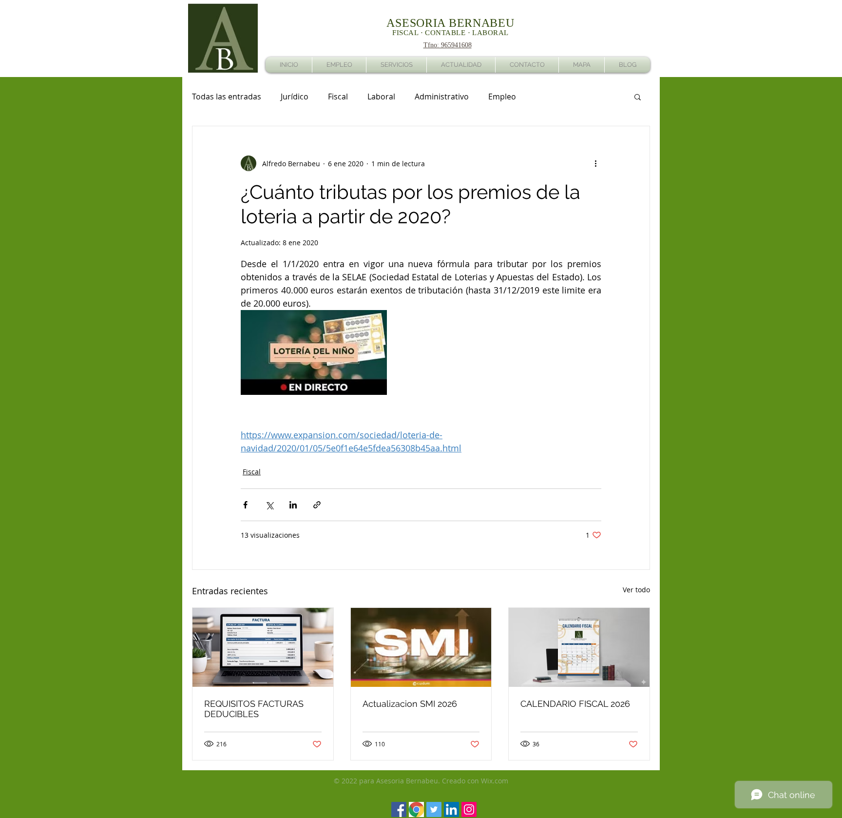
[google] (416, 809)
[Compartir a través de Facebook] (245, 504)
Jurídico (294, 96)
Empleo (502, 96)
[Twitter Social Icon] (433, 809)
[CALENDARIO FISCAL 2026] (579, 647)
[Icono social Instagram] (469, 809)
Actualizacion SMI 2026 (410, 704)
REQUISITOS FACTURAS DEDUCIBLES (254, 709)
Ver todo (636, 589)
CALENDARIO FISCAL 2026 (575, 704)
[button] (637, 96)
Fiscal (338, 96)
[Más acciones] (595, 163)
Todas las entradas (226, 96)
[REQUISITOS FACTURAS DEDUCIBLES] (262, 647)
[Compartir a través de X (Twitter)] (269, 504)
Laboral (381, 96)
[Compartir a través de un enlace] (317, 504)
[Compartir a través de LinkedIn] (293, 504)
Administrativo (442, 96)
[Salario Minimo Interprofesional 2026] (421, 647)
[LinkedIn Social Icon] (451, 809)
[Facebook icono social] (398, 809)
